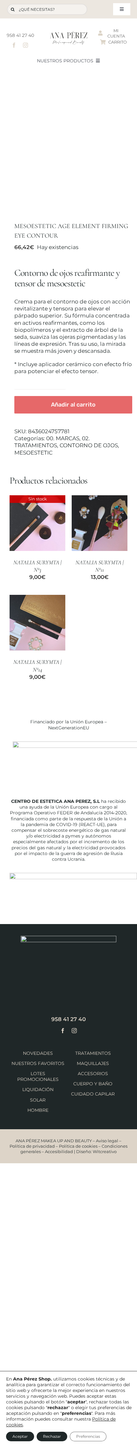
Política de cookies (78, 1146)
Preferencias (88, 1436)
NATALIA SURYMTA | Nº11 (100, 566)
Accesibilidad (59, 1151)
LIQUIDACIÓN (38, 1089)
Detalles (37, 524)
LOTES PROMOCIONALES (38, 1076)
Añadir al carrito (73, 404)
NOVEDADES (38, 1053)
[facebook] (14, 45)
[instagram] (25, 45)
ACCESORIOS (93, 1073)
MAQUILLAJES (93, 1063)
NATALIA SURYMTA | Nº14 (37, 665)
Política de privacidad (32, 1146)
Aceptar (20, 1436)
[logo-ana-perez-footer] (68, 938)
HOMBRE (37, 1110)
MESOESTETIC (33, 452)
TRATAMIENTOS (93, 1053)
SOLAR (38, 1100)
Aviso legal (107, 1140)
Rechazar (52, 1436)
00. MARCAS (62, 438)
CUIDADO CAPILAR (93, 1094)
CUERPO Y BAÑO (92, 1084)
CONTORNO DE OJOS (89, 445)
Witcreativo (105, 1151)
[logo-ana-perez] (69, 34)
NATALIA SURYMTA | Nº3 (37, 566)
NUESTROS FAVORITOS (37, 1063)
